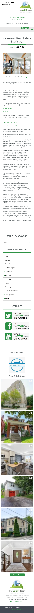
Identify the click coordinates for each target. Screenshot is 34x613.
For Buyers (8, 271)
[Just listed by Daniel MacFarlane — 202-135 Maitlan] (17, 394)
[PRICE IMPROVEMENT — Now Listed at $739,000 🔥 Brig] (17, 459)
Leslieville (8, 279)
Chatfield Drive (7, 112)
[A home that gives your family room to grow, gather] (17, 556)
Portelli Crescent (7, 108)
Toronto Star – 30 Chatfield (10, 126)
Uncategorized (9, 294)
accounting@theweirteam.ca (17, 601)
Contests (7, 264)
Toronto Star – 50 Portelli (10, 122)
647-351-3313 (18, 19)
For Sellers (8, 275)
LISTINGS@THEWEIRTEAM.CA (18, 18)
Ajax (6, 256)
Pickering (24, 77)
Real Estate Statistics (11, 291)
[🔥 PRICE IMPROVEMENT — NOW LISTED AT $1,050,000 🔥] (17, 491)
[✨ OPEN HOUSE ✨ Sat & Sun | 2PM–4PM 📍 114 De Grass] (17, 524)
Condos (7, 260)
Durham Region (10, 268)
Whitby (7, 298)
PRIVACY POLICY (18, 609)
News (7, 283)
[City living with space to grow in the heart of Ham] (17, 427)
